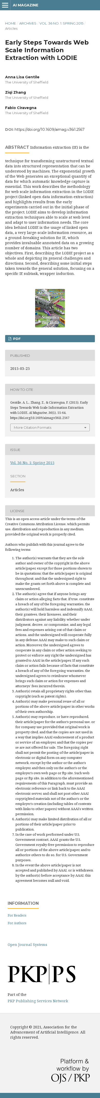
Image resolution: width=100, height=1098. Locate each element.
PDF (16, 339)
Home (10, 23)
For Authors (17, 923)
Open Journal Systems (27, 944)
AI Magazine (25, 5)
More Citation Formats (32, 427)
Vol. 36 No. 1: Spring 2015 (61, 23)
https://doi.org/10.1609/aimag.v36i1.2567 (50, 129)
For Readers (17, 915)
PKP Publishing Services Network (38, 1000)
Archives (27, 23)
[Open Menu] (5, 5)
